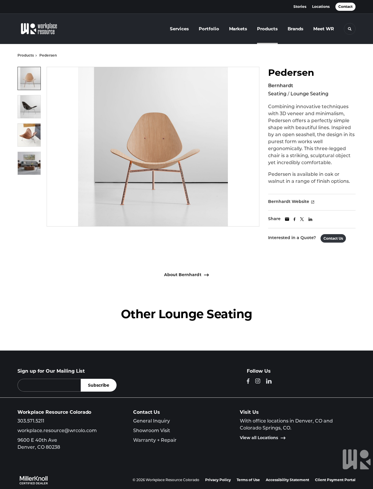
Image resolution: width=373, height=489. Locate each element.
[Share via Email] (287, 219)
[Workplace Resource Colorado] (43, 29)
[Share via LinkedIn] (310, 219)
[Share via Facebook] (294, 219)
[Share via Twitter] (302, 219)
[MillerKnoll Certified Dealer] (33, 480)
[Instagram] (257, 380)
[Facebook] (248, 381)
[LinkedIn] (269, 381)
